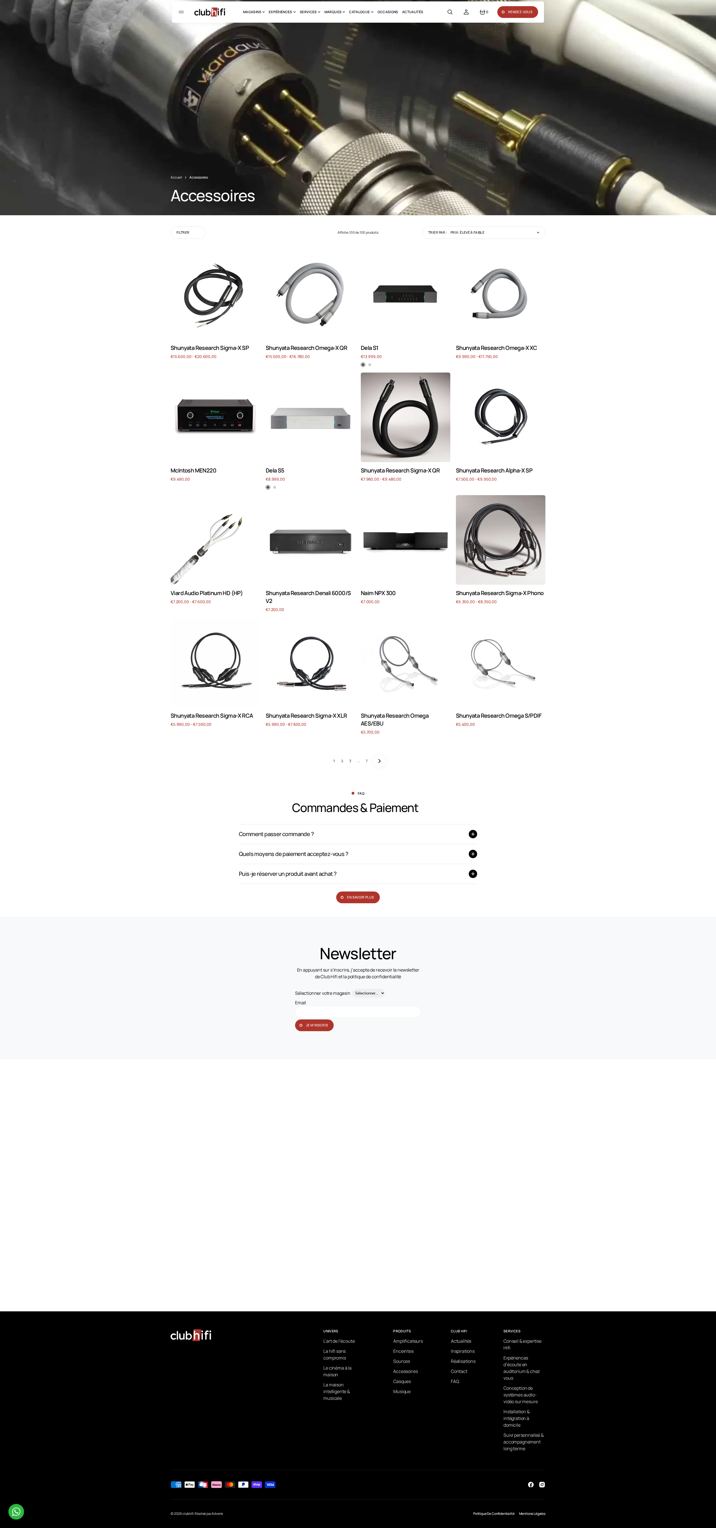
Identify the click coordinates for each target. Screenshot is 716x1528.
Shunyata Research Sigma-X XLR (306, 715)
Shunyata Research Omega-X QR (306, 348)
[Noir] (363, 364)
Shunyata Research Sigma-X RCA (212, 715)
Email (300, 1003)
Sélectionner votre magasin (322, 993)
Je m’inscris (317, 1025)
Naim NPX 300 (378, 593)
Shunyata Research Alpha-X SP (494, 470)
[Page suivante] (379, 761)
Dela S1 (369, 348)
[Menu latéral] (182, 12)
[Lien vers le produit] (215, 295)
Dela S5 (275, 470)
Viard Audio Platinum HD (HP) (207, 593)
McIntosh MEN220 (193, 470)
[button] (450, 12)
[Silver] (370, 364)
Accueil (176, 177)
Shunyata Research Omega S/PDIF (498, 715)
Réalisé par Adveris (209, 1513)
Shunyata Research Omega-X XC (496, 348)
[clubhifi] (209, 12)
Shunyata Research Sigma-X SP (210, 348)
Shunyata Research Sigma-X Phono (499, 593)
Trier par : (437, 233)
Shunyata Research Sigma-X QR (400, 470)
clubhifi (188, 1513)
